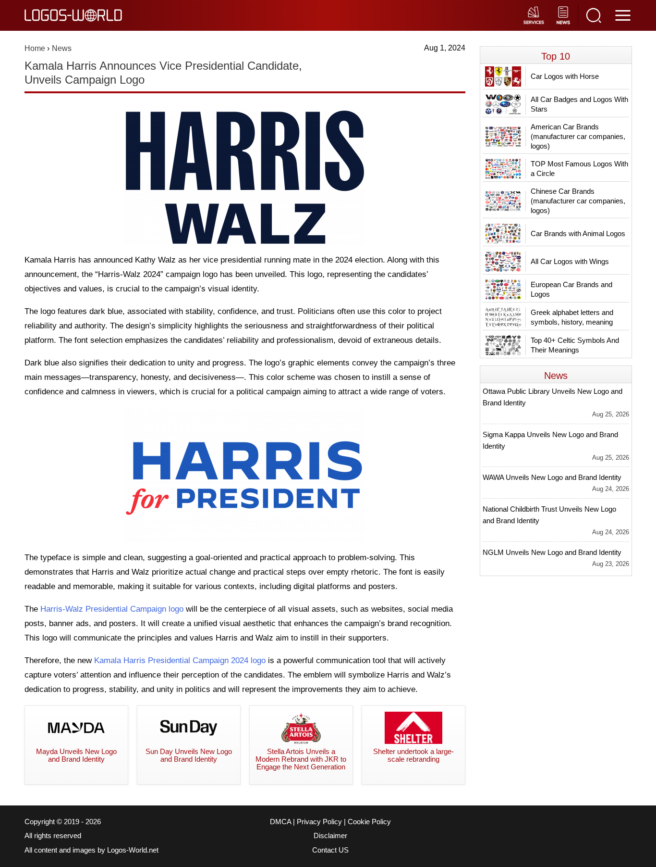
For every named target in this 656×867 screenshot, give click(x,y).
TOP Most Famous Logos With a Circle (579, 168)
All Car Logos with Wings (570, 261)
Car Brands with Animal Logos (578, 233)
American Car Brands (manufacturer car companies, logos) (578, 136)
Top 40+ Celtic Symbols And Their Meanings (575, 345)
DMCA (280, 822)
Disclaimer (330, 836)
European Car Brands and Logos (571, 289)
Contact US (330, 850)
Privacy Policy (319, 822)
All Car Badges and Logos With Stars (579, 104)
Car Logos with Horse (565, 76)
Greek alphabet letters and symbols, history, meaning (572, 317)
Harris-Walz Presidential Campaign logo (111, 609)
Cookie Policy (369, 822)
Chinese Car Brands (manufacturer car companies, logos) (578, 200)
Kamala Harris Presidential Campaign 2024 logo (180, 660)
